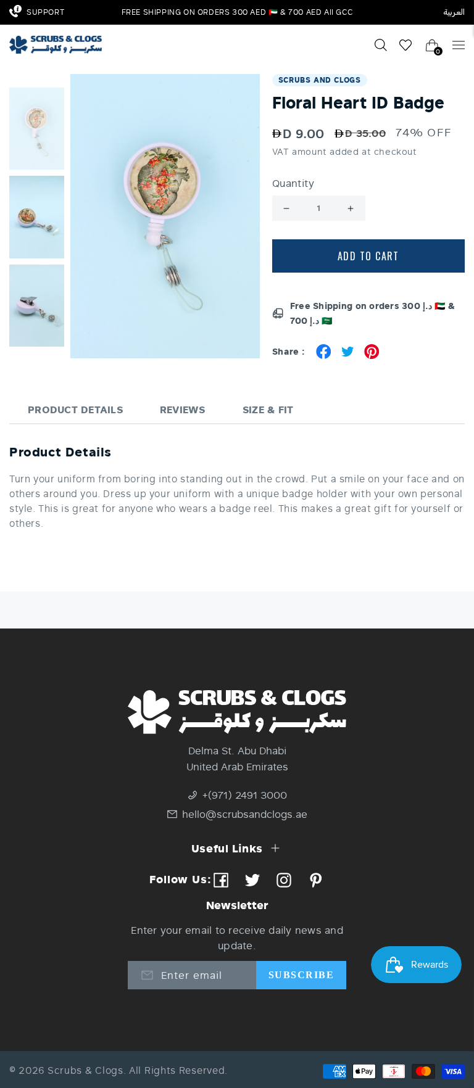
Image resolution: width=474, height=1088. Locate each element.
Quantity (293, 183)
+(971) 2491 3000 (244, 794)
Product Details (75, 409)
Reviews (183, 409)
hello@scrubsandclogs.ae (244, 814)
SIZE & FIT (268, 409)
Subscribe (301, 975)
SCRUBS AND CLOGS (319, 80)
